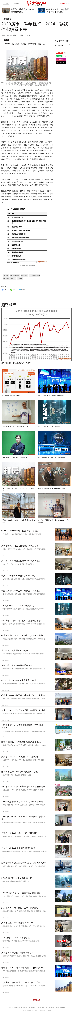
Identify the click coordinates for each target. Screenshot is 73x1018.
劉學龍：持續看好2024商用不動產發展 (52, 488)
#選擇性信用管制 (35, 275)
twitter (23, 289)
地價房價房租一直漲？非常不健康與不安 (15, 426)
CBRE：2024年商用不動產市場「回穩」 (20, 531)
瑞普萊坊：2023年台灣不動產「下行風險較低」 (23, 967)
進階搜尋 (16, 3)
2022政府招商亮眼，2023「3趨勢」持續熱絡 (22, 801)
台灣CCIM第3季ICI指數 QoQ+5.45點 (18, 575)
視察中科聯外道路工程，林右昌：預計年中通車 (23, 695)
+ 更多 (70, 44)
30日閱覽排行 (62, 41)
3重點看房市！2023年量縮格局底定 (17, 605)
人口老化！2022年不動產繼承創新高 (18, 848)
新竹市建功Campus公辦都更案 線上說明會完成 (23, 786)
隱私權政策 (41, 1007)
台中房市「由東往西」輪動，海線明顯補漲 (21, 620)
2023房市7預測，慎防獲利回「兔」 (17, 878)
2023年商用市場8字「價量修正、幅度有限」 (21, 893)
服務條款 (33, 1007)
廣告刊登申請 (50, 1007)
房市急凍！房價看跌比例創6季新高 (17, 952)
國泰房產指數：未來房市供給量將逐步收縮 (21, 742)
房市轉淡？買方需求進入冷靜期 (15, 650)
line (14, 289)
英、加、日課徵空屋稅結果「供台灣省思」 (21, 561)
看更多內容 (36, 1000)
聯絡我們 (10, 1007)
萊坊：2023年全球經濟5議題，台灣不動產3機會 (23, 710)
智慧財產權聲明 (60, 1007)
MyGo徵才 (26, 1007)
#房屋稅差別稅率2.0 (9, 278)
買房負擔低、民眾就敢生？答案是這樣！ (15, 457)
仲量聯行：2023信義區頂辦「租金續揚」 (20, 833)
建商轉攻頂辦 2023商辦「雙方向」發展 (19, 771)
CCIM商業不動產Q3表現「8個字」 (17, 363)
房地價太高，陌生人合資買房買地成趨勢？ (21, 546)
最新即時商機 (59, 45)
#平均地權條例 (14, 275)
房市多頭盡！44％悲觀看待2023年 (17, 923)
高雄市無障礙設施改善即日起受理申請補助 (51, 457)
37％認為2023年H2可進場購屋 (15, 937)
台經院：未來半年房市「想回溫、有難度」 (21, 590)
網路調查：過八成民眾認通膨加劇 (16, 665)
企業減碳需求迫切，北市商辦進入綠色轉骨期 (22, 635)
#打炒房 (20, 278)
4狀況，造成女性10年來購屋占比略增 (18, 680)
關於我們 (17, 1007)
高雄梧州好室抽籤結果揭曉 (11, 395)
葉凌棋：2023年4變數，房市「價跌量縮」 (20, 908)
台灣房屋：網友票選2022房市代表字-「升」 (21, 982)
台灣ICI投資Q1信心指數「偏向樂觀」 (50, 426)
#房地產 (5, 275)
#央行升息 (24, 275)
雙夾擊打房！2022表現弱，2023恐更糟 (19, 756)
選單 (6, 3)
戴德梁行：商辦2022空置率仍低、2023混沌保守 (23, 863)
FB (5, 289)
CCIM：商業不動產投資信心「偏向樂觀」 (51, 395)
